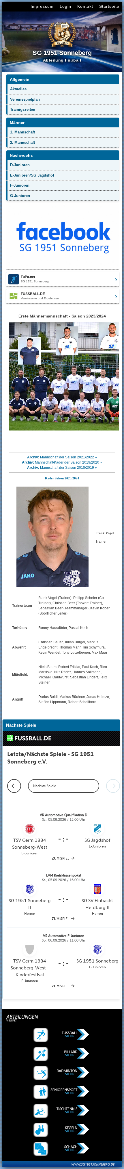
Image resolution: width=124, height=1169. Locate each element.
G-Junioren (20, 196)
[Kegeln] (62, 1130)
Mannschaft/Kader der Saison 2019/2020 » (68, 462)
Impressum (42, 6)
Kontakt (85, 6)
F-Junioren (19, 185)
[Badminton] (62, 1073)
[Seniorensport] (62, 1092)
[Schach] (62, 1149)
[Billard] (62, 1054)
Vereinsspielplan (25, 99)
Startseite (109, 6)
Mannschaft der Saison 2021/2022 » (68, 457)
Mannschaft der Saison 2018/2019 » (68, 468)
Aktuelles (18, 89)
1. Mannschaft (22, 132)
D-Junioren (20, 165)
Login (65, 6)
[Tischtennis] (62, 1111)
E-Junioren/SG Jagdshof (32, 175)
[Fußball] (62, 1035)
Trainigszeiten (22, 109)
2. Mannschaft (22, 142)
